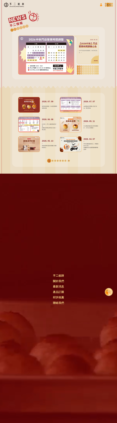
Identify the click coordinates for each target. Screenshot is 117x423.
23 (68, 160)
